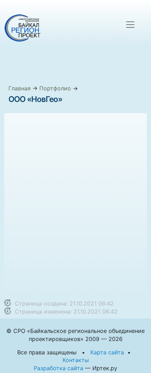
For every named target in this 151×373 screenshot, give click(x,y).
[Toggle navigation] (130, 24)
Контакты (76, 360)
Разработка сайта (58, 368)
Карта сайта (107, 352)
